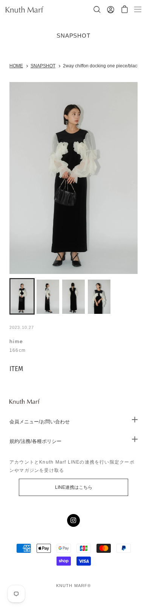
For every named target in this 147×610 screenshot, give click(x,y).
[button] (124, 9)
